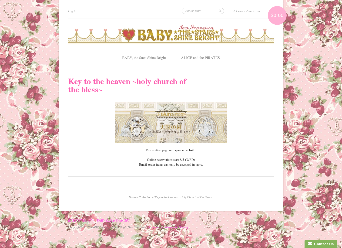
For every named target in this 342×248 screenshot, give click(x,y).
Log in (72, 11)
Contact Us (323, 244)
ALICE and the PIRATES (200, 57)
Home (133, 197)
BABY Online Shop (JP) (113, 220)
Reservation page (157, 150)
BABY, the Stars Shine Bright (144, 57)
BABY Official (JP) (81, 220)
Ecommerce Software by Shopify (168, 227)
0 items (238, 11)
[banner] (171, 34)
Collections (146, 197)
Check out (253, 11)
